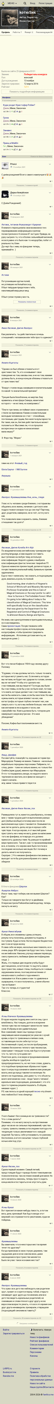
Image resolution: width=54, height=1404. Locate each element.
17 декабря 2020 (17, 490)
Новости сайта (37, 1383)
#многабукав (14, 931)
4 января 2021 (16, 355)
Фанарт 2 (29, 32)
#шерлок (6, 890)
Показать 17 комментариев (27, 345)
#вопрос (28, 328)
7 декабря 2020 (16, 747)
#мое (4, 328)
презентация (13, 626)
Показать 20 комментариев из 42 (27, 1318)
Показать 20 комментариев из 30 (27, 999)
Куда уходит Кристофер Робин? (19, 105)
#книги (5, 363)
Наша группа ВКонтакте (42, 1387)
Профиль (6, 32)
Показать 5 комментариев (27, 257)
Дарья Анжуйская (19, 192)
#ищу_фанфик (9, 755)
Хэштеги (48, 157)
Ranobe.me (8, 1376)
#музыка (6, 476)
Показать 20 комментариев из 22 (27, 737)
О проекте (35, 1368)
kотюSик (28, 12)
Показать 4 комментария (27, 869)
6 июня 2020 (15, 1278)
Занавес (7, 130)
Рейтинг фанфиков (39, 1341)
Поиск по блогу (37, 157)
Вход (32, 3)
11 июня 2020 (15, 1234)
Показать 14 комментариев (27, 646)
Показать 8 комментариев (27, 791)
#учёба (21, 547)
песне (37, 1091)
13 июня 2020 (15, 1200)
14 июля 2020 (15, 1009)
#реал (5, 931)
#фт (32, 547)
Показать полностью (27, 302)
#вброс (14, 890)
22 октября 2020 (16, 879)
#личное (11, 1016)
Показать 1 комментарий (27, 185)
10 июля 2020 (15, 1108)
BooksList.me (9, 1372)
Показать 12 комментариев (27, 914)
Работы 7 (17, 32)
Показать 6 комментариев (27, 1190)
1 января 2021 (16, 456)
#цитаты (13, 363)
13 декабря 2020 (17, 656)
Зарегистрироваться (13, 1333)
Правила (34, 1372)
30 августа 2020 (16, 924)
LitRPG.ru (7, 1368)
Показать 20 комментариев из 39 (27, 1149)
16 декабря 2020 (17, 540)
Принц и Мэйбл (10, 143)
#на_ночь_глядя (35, 497)
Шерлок (23, 886)
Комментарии (37, 1348)
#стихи (5, 275)
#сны (4, 1016)
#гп (27, 547)
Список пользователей (41, 1344)
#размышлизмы (19, 497)
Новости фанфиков (39, 1337)
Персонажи (35, 1352)
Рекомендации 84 (44, 32)
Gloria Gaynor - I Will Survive (14, 469)
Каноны (34, 1356)
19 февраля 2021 (17, 217)
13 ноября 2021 (19, 167)
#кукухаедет (25, 224)
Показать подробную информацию (27, 91)
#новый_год (21, 463)
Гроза (6, 118)
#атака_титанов (10, 224)
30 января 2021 (16, 267)
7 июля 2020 (15, 1159)
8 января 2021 (16, 320)
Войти (6, 1330)
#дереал (36, 224)
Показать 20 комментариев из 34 (27, 530)
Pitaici (13, 164)
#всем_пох (29, 808)
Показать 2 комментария (27, 310)
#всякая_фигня (15, 328)
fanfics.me (48, 1394)
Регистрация (45, 3)
